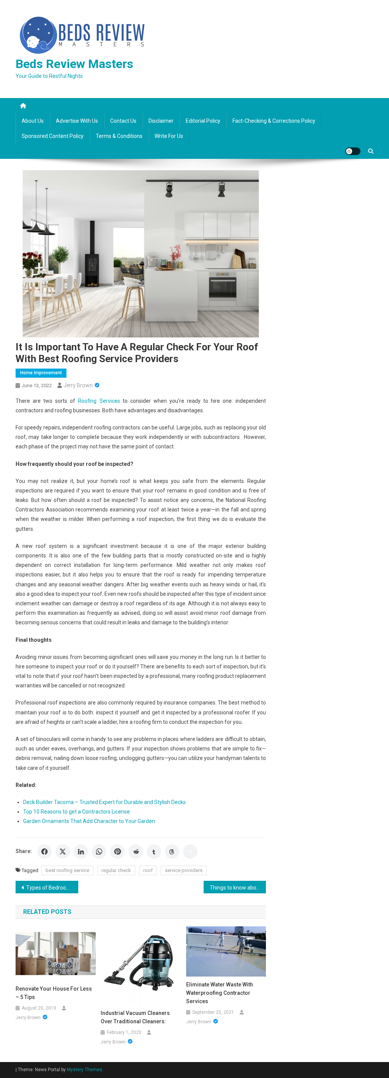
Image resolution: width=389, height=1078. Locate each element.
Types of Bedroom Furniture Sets (52, 888)
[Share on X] (62, 851)
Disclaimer (161, 121)
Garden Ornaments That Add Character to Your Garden (89, 821)
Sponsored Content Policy (53, 136)
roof (148, 870)
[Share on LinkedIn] (81, 851)
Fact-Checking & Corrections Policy (273, 121)
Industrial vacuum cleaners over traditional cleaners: (135, 1017)
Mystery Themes (84, 1069)
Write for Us (169, 136)
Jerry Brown (78, 385)
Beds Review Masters (74, 64)
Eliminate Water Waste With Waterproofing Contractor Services (219, 992)
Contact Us (123, 121)
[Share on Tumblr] (154, 851)
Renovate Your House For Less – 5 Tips (54, 993)
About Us (33, 121)
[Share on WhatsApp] (99, 851)
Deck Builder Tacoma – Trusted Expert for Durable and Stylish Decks (104, 802)
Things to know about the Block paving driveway (238, 888)
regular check (116, 870)
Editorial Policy (203, 121)
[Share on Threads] (172, 851)
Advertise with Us (77, 121)
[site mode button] (353, 151)
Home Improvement (41, 372)
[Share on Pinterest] (117, 851)
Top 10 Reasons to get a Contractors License (76, 812)
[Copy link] (190, 851)
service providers (183, 870)
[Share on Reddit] (135, 851)
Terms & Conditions (119, 136)
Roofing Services (99, 401)
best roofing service (67, 870)
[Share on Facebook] (44, 851)
